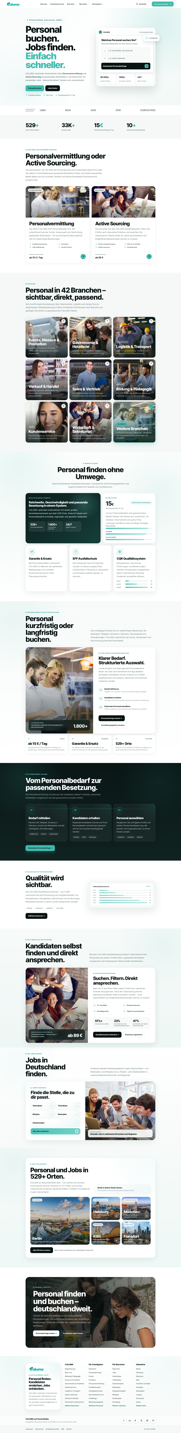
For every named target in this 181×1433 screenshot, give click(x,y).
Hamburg (139, 1373)
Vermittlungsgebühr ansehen (113, 725)
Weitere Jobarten (119, 1406)
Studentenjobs (117, 1384)
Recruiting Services (96, 1395)
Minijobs (115, 1395)
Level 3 (119, 584)
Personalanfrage (95, 1373)
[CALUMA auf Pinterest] (153, 1420)
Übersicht (92, 1369)
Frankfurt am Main (143, 1384)
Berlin (138, 1369)
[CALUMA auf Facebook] (123, 1420)
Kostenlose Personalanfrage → (40, 848)
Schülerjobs (116, 1398)
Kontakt (69, 1429)
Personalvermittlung (96, 1384)
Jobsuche (43, 4)
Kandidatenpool (95, 1387)
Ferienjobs (116, 1402)
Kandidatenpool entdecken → (107, 1035)
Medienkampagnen (96, 1402)
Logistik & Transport (72, 1391)
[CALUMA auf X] (141, 1420)
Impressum (29, 1429)
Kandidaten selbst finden (73, 1333)
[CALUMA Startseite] (43, 1368)
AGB (62, 1429)
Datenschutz (39, 1429)
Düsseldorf (140, 1391)
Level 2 (94, 892)
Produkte (92, 1380)
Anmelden (142, 4)
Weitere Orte (141, 1406)
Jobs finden (52, 88)
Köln (137, 1380)
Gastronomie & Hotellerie (74, 1384)
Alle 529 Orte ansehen (41, 1250)
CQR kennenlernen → (36, 916)
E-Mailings (93, 1398)
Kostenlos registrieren (134, 1035)
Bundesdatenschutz (52, 1429)
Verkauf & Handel (71, 1398)
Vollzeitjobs (116, 1376)
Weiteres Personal (96, 1406)
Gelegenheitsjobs (119, 1391)
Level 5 (94, 900)
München (139, 1376)
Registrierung (70, 1369)
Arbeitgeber (97, 4)
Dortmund (140, 1398)
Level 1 (119, 581)
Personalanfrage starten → (111, 718)
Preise (91, 1376)
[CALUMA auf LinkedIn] (129, 1420)
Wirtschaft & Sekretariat (74, 1402)
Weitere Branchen (72, 1406)
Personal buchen (34, 88)
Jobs (114, 1373)
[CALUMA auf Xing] (135, 1420)
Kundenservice (70, 1387)
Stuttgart (139, 1387)
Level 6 (119, 587)
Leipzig (139, 1395)
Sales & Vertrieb (71, 1395)
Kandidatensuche (57, 4)
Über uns (68, 1373)
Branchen (70, 4)
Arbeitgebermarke (96, 1391)
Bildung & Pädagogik (73, 1376)
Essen (138, 1402)
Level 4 (94, 897)
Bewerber (83, 4)
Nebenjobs (116, 1387)
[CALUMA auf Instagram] (147, 1420)
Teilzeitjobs (116, 1380)
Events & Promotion (72, 1380)
